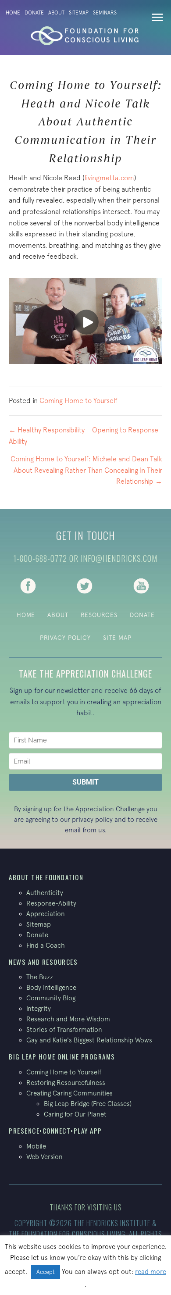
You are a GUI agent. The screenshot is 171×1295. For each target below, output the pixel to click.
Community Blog (50, 998)
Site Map (117, 637)
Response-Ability (51, 903)
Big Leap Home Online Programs (62, 1056)
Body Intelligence (51, 987)
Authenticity (44, 892)
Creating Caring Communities (69, 1093)
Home (13, 13)
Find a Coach (45, 945)
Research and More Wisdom (68, 1019)
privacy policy (92, 819)
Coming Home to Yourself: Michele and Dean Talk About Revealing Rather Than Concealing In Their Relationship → (86, 470)
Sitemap (79, 13)
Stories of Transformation (64, 1029)
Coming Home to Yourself (78, 400)
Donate (34, 13)
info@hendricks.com (119, 558)
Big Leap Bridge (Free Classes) (88, 1103)
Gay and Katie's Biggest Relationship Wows (89, 1040)
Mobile (36, 1146)
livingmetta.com (109, 178)
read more (150, 1271)
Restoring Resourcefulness (65, 1082)
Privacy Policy (65, 637)
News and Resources (43, 962)
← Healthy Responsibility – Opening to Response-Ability (85, 435)
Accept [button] (45, 1272)
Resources (99, 614)
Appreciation (45, 913)
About (56, 13)
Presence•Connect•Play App (55, 1130)
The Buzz (39, 977)
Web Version (44, 1156)
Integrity (38, 1008)
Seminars (105, 13)
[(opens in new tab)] (28, 585)
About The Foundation (46, 877)
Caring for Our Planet (75, 1114)
